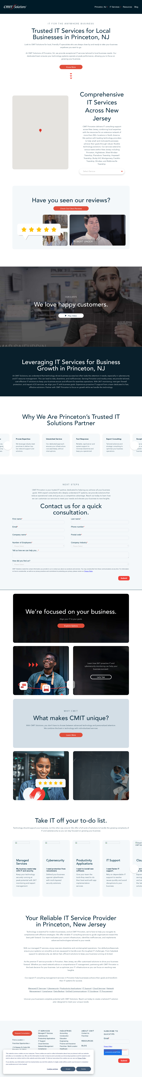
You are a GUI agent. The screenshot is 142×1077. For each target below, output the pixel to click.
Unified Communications (76, 991)
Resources (127, 7)
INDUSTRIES (65, 1031)
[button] (40, 130)
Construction (64, 1036)
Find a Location (17, 1040)
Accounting (64, 1033)
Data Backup (59, 991)
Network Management (45, 1046)
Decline (83, 1069)
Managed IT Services (37, 988)
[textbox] (102, 171)
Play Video (72, 315)
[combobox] (101, 171)
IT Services (114, 7)
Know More (71, 67)
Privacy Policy (82, 1058)
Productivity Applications (70, 988)
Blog (136, 7)
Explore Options (71, 625)
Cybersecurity (53, 988)
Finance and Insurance (68, 1044)
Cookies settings (52, 1069)
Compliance (47, 991)
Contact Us (85, 1033)
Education (63, 1038)
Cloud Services (99, 988)
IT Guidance (93, 991)
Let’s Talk (101, 677)
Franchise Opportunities (20, 1043)
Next (134, 445)
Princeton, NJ (100, 7)
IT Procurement (106, 991)
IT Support (86, 988)
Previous (7, 445)
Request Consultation (22, 1033)
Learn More (71, 735)
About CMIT (88, 1031)
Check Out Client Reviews (71, 208)
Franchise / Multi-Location (68, 1046)
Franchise (85, 1036)
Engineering (64, 1041)
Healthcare (63, 1049)
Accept (68, 1069)
